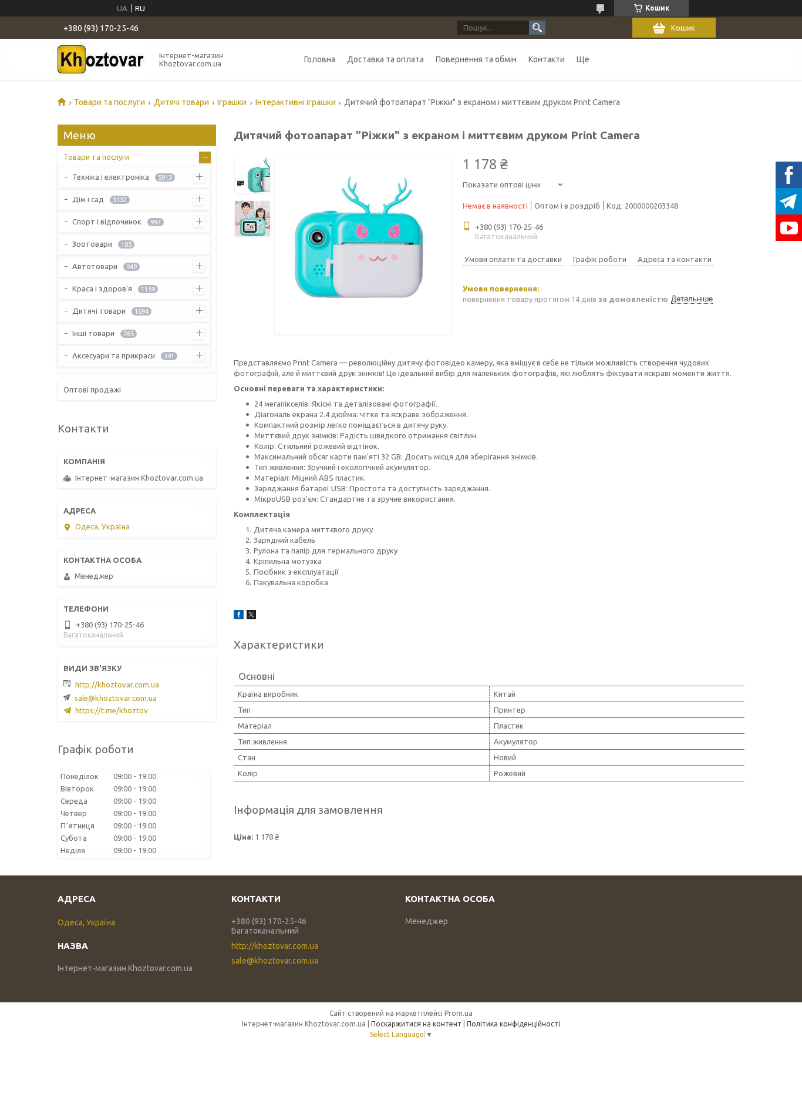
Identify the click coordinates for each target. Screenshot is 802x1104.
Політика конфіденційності (513, 1024)
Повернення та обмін (476, 59)
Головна (319, 59)
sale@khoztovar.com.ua (116, 698)
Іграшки (232, 102)
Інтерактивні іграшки (295, 102)
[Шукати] (537, 28)
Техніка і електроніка (110, 177)
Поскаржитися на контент (416, 1024)
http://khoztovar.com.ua (117, 684)
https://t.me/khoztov (111, 710)
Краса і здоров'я (102, 288)
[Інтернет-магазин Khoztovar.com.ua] (102, 59)
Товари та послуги (109, 102)
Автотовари (94, 266)
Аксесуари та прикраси (113, 355)
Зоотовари (92, 244)
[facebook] (239, 616)
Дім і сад (88, 199)
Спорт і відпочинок (106, 221)
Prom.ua (458, 1013)
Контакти (546, 59)
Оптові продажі (92, 389)
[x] (251, 616)
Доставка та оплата (385, 59)
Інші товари (93, 333)
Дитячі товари (181, 102)
